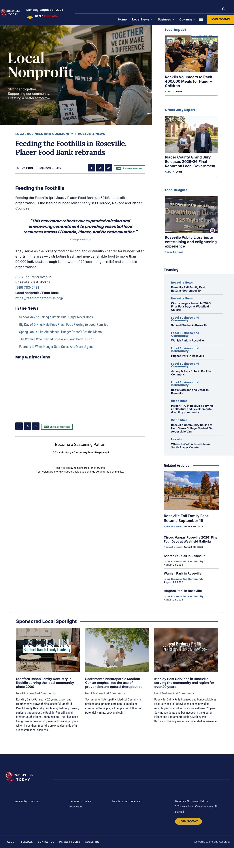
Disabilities (179, 401)
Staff (29, 167)
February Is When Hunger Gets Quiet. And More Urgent (56, 347)
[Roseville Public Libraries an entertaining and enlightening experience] (191, 214)
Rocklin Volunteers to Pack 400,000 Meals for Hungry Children (188, 81)
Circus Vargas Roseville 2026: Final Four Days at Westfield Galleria (191, 306)
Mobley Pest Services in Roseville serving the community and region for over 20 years (184, 683)
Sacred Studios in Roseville (189, 325)
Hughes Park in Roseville (187, 356)
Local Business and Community (44, 133)
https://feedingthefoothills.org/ (39, 298)
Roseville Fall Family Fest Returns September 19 (188, 289)
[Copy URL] (108, 167)
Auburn (169, 91)
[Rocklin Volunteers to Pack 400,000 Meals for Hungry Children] (191, 53)
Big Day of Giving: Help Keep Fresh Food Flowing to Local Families (63, 324)
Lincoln (176, 439)
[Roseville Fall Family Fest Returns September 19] (191, 490)
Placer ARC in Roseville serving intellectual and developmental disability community (192, 409)
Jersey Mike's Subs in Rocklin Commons (191, 372)
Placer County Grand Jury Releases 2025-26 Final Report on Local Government (190, 161)
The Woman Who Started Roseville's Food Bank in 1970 (56, 339)
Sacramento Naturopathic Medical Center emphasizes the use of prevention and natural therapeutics (113, 683)
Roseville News (91, 133)
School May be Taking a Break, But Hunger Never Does (56, 317)
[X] (100, 167)
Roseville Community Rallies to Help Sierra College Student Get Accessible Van (192, 428)
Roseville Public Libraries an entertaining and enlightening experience (191, 241)
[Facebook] (91, 167)
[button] (223, 9)
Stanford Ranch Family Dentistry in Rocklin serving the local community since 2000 (45, 683)
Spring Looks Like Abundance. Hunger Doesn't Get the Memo (60, 332)
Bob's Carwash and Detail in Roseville (190, 391)
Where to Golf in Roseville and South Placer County (191, 445)
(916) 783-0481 (27, 287)
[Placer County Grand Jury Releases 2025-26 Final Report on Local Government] (191, 134)
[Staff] (18, 168)
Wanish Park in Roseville (187, 340)
